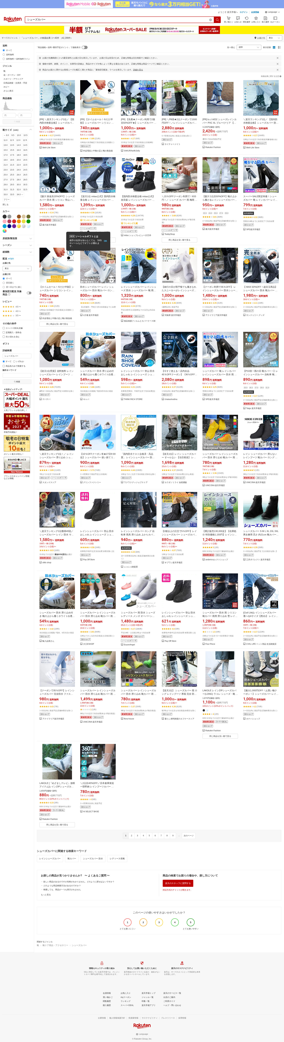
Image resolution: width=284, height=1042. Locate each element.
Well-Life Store (49, 148)
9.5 (13, 135)
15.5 (12, 150)
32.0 (19, 189)
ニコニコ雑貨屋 (131, 567)
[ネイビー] (9, 226)
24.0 (19, 170)
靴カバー (72, 858)
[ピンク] (5, 221)
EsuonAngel (129, 645)
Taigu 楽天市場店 (253, 408)
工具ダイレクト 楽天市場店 (258, 560)
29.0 (6, 185)
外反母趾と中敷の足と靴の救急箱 (98, 151)
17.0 (6, 155)
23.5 (12, 170)
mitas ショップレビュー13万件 (137, 235)
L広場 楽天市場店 (91, 315)
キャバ (86, 399)
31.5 (12, 189)
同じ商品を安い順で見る (179, 240)
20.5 (25, 160)
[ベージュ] (24, 217)
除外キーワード (9, 370)
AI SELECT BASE (91, 812)
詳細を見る (138, 70)
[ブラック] (5, 217)
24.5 (25, 170)
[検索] (217, 19)
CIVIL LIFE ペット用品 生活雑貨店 (261, 644)
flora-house (129, 719)
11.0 (5, 140)
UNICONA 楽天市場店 (215, 485)
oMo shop (46, 563)
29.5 (12, 185)
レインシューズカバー (50, 858)
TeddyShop (170, 234)
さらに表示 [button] (8, 91)
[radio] (4, 50)
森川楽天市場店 (49, 225)
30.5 (25, 185)
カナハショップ (253, 719)
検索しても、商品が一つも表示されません (62, 889)
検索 (18, 121)
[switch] (29, 293)
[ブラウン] (19, 217)
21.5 (12, 165)
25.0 (6, 175)
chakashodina (171, 399)
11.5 (12, 140)
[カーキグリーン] (28, 217)
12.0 (18, 140)
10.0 (19, 135)
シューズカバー (79, 945)
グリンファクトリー (92, 482)
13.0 (6, 145)
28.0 (19, 180)
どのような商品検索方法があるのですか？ (62, 885)
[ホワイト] (14, 217)
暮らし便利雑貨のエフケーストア (179, 719)
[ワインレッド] (9, 221)
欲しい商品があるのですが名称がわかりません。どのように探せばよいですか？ (78, 882)
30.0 (19, 185)
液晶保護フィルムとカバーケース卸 (139, 321)
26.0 (19, 175)
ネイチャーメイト (172, 144)
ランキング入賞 (90, 220)
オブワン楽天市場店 (173, 563)
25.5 (12, 175)
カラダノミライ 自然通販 (176, 482)
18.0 (19, 155)
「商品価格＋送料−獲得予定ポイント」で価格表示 (58, 47)
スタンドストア (49, 482)
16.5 (25, 150)
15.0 (6, 150)
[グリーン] (28, 221)
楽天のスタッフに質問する (178, 883)
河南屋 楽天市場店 (173, 315)
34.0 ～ (20, 194)
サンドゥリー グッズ (255, 315)
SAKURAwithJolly (132, 151)
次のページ (189, 835)
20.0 (19, 160)
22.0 (19, 165)
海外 (12, 259)
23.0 (6, 170)
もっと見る (46, 895)
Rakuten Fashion (213, 147)
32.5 (25, 189)
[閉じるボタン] (277, 58)
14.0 (19, 145)
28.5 (25, 180)
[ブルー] (5, 226)
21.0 (6, 165)
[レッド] (14, 221)
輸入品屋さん (48, 641)
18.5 (25, 155)
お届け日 (7, 274)
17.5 (12, 155)
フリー (7, 199)
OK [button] (105, 241)
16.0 (19, 150)
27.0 (6, 180)
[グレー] (9, 217)
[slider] (2, 110)
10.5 (25, 135)
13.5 (12, 145)
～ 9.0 (6, 135)
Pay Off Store (89, 560)
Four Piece (210, 644)
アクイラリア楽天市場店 (216, 315)
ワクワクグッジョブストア (136, 482)
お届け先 (7, 263)
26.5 (25, 175)
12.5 (25, 140)
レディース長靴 (117, 858)
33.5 (12, 194)
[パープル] (14, 226)
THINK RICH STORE (133, 399)
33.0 (6, 194)
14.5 (25, 145)
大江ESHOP (88, 644)
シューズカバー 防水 (93, 858)
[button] (272, 12)
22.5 (25, 165)
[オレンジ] (19, 221)
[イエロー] (24, 221)
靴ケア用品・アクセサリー (55, 945)
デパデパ (46, 399)
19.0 (6, 160)
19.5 (12, 160)
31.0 (6, 189)
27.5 (12, 180)
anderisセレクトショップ (216, 560)
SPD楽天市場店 (253, 229)
